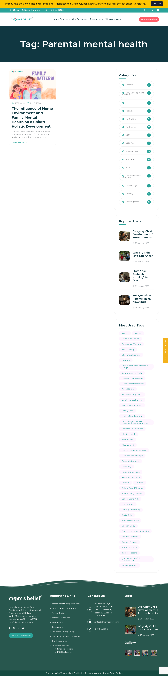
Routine (139, 482)
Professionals (131, 151)
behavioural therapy (131, 344)
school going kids (130, 499)
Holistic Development (132, 416)
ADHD (125, 333)
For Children (131, 119)
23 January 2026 (142, 307)
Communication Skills (132, 373)
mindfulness (127, 439)
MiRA (127, 135)
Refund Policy (58, 622)
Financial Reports (65, 649)
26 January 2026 (142, 243)
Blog (128, 596)
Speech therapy (129, 542)
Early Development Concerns (133, 94)
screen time (128, 504)
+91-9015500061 (56, 10)
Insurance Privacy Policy (63, 632)
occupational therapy (132, 456)
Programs (130, 159)
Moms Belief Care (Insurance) (66, 604)
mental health (128, 434)
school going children (132, 493)
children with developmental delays (136, 366)
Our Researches (149, 19)
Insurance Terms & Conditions (66, 636)
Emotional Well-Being (132, 400)
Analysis (129, 85)
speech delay (128, 526)
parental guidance (130, 461)
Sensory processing (131, 509)
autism (138, 333)
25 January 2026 (142, 261)
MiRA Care (130, 143)
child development (131, 355)
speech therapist (130, 536)
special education (130, 520)
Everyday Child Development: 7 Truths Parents (143, 234)
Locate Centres (60, 19)
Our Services (79, 19)
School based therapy (132, 488)
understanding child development (131, 559)
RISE (127, 167)
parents (125, 482)
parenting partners (131, 477)
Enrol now (157, 4)
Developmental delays (133, 384)
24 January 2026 (142, 286)
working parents (129, 565)
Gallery (130, 642)
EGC (127, 103)
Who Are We (112, 19)
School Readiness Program (132, 176)
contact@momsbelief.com (106, 622)
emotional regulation (132, 394)
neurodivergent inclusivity (134, 450)
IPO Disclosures (64, 652)
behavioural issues (130, 339)
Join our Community (21, 635)
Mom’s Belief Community (64, 608)
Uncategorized (132, 202)
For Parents (130, 127)
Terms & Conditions (61, 618)
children (126, 360)
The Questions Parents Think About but (142, 298)
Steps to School (129, 547)
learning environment (132, 429)
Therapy (129, 193)
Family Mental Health (132, 405)
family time (127, 411)
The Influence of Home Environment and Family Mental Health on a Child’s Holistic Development (32, 117)
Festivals (129, 111)
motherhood (128, 445)
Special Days (131, 185)
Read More (18, 142)
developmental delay (132, 378)
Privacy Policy (58, 613)
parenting (126, 466)
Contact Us (57, 627)
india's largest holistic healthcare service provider (135, 422)
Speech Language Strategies (135, 531)
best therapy (128, 349)
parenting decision (131, 472)
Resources (95, 19)
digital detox (128, 389)
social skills (127, 515)
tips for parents (129, 553)
